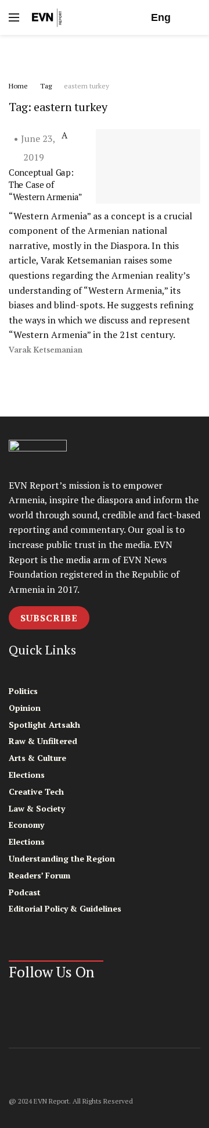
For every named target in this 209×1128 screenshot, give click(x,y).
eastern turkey (86, 85)
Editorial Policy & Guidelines (65, 908)
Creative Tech (36, 791)
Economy (26, 824)
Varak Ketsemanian (45, 350)
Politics (23, 690)
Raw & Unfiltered (43, 740)
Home (18, 85)
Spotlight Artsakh (44, 724)
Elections (27, 774)
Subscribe (49, 617)
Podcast (25, 892)
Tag (46, 85)
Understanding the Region (62, 858)
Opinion (25, 707)
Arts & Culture (37, 757)
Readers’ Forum (39, 875)
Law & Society (37, 808)
